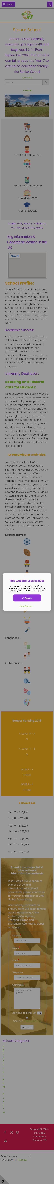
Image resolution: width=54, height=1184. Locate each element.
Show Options (27, 606)
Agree (28, 598)
